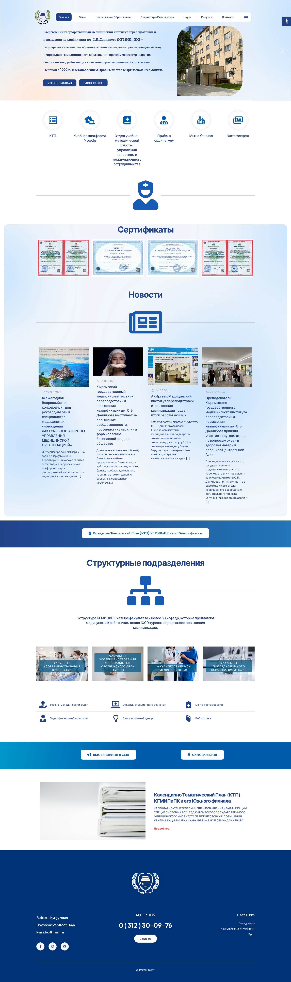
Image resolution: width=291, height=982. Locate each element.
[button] (286, 21)
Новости (145, 294)
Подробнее (161, 828)
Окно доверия (247, 923)
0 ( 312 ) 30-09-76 (145, 925)
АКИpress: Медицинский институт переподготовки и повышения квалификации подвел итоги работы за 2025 (172, 405)
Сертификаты (146, 229)
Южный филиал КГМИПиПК (237, 928)
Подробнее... (69, 62)
